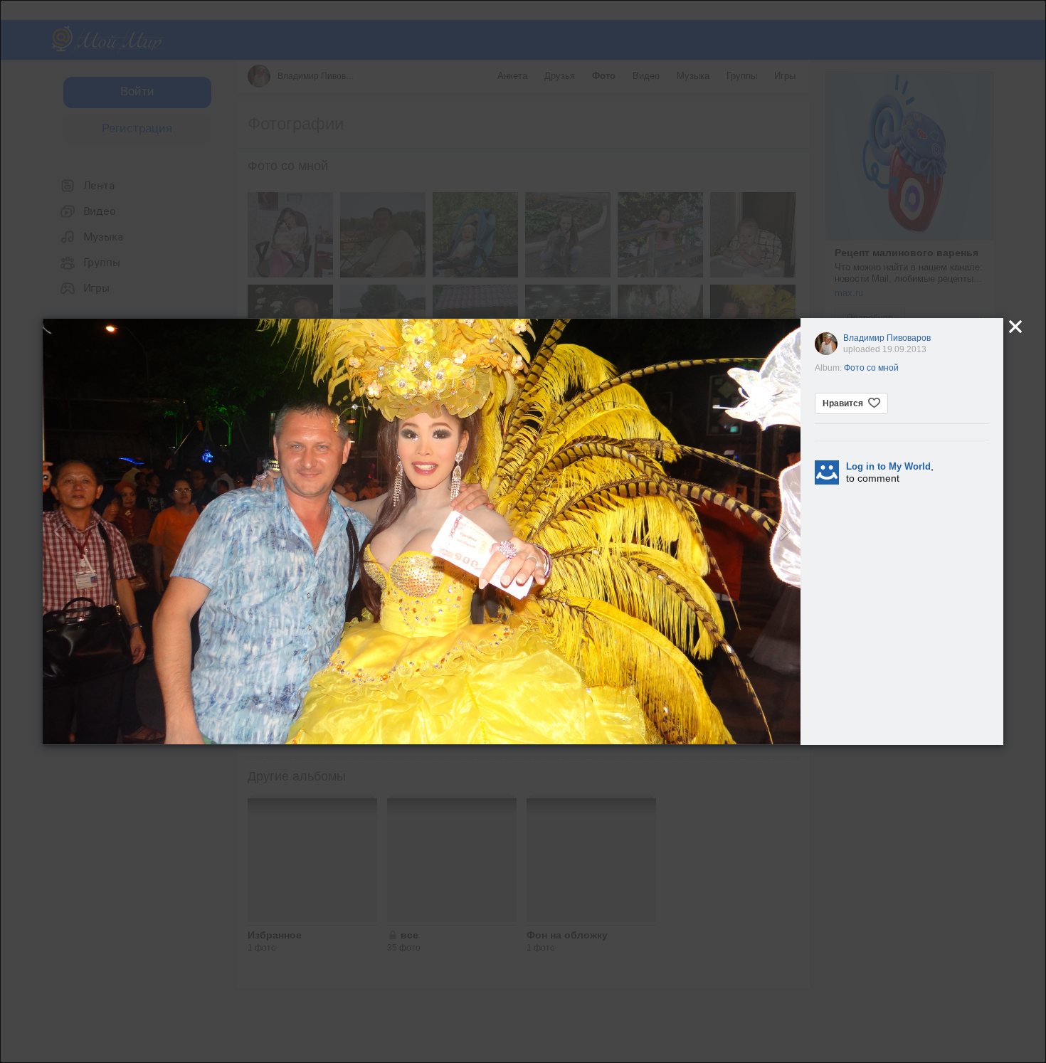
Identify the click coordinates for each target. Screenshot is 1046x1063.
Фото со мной (871, 368)
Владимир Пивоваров (887, 338)
